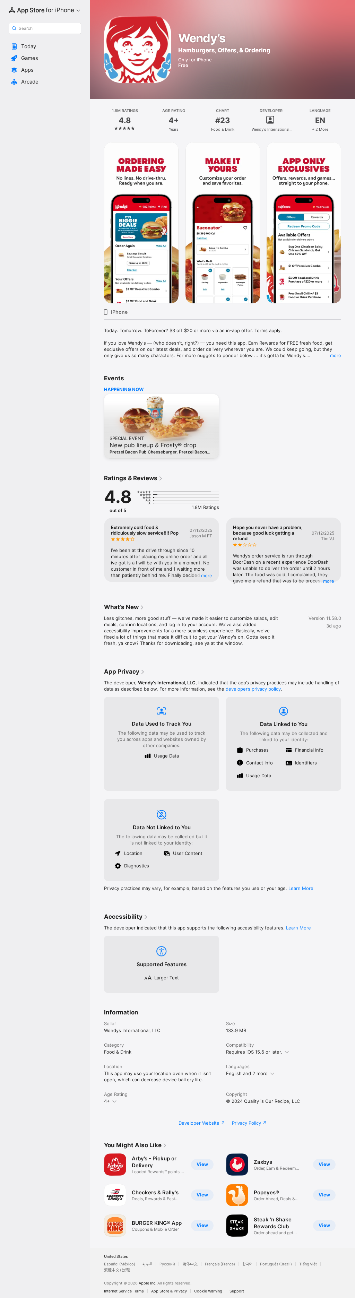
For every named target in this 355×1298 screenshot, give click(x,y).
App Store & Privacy (169, 1291)
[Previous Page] (97, 120)
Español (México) (119, 1264)
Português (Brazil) (276, 1264)
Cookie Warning (208, 1291)
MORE (206, 575)
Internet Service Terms (124, 1291)
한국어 (247, 1264)
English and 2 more (247, 1073)
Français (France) (220, 1264)
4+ (107, 1101)
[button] (45, 46)
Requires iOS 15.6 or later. (254, 1052)
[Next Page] (348, 120)
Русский (167, 1264)
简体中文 (190, 1264)
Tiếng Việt (308, 1264)
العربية (147, 1264)
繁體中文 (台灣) (117, 1270)
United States (116, 1256)
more (335, 355)
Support (237, 1291)
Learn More (300, 888)
